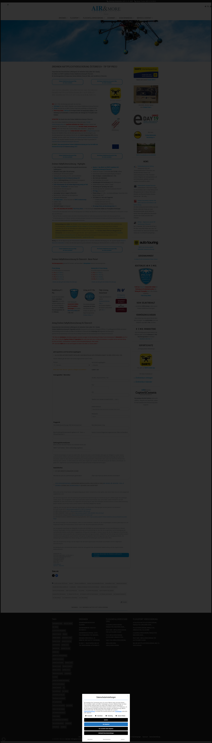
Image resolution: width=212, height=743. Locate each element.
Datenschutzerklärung (89, 711)
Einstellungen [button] (118, 711)
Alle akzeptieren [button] (106, 724)
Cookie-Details (90, 739)
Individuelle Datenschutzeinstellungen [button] (106, 733)
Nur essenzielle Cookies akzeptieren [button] (106, 728)
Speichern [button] (106, 720)
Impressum (123, 739)
